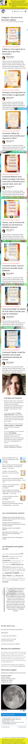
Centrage (16, 556)
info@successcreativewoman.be (17, 673)
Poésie (20, 578)
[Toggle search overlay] (12, 11)
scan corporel (9, 580)
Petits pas (11, 578)
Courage (16, 558)
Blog (7, 21)
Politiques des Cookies (7, 680)
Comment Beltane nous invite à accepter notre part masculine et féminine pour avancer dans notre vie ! (13, 180)
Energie (23, 569)
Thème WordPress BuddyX (17, 739)
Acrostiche (12, 554)
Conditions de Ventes (6, 682)
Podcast (17, 578)
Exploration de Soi (13, 570)
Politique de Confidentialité (8, 679)
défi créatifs (19, 425)
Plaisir (14, 578)
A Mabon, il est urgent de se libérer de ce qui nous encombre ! (13, 51)
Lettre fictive (21, 573)
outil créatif (7, 578)
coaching (8, 558)
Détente (7, 567)
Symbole (5, 582)
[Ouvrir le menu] (25, 11)
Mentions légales (5, 677)
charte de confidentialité (19, 666)
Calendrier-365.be (22, 727)
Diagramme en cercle (20, 560)
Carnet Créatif (11, 556)
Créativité (6, 560)
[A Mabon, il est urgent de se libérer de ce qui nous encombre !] (23, 473)
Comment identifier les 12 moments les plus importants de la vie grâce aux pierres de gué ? (13, 519)
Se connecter (21, 11)
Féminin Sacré (19, 570)
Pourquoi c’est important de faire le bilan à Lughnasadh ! (13, 93)
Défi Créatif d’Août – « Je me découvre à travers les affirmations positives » (12, 533)
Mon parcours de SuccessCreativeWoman (12, 629)
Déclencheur (4, 564)
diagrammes (15, 562)
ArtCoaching (17, 554)
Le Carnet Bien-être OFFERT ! (9, 636)
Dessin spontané (13, 560)
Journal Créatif (12, 572)
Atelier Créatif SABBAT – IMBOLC (11, 528)
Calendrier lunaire (6, 727)
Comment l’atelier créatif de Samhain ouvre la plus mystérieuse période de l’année (13, 356)
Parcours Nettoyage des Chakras (12, 538)
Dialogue (19, 562)
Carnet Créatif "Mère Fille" (12, 414)
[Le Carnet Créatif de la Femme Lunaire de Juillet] (23, 498)
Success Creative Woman (18, 737)
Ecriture (11, 569)
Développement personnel (16, 567)
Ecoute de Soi (5, 569)
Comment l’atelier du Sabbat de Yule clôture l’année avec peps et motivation (14, 311)
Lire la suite (11, 468)
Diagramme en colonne (7, 562)
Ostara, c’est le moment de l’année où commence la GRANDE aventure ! (13, 224)
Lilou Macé (6, 575)
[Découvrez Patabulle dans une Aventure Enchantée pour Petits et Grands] (23, 459)
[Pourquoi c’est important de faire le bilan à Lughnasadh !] (23, 486)
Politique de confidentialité (14, 741)
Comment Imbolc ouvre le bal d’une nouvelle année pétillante (13, 268)
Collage (12, 558)
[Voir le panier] (14, 11)
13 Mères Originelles (5, 554)
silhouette (15, 580)
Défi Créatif (9, 564)
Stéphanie (12, 56)
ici (5, 8)
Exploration (8, 570)
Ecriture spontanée (17, 569)
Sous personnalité (21, 580)
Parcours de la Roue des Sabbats (11, 46)
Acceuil (3, 21)
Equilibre (4, 570)
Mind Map (13, 575)
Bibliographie (4, 633)
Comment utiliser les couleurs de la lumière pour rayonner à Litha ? (13, 135)
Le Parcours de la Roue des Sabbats (10, 644)
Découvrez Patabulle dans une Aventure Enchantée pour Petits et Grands (10, 459)
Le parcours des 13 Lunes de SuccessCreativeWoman (8, 640)
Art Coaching (12, 433)
